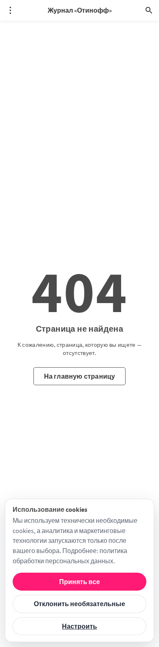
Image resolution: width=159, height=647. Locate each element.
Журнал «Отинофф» (80, 10)
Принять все (79, 582)
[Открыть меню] (10, 10)
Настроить (79, 626)
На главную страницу (79, 376)
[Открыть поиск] (149, 10)
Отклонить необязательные (79, 604)
